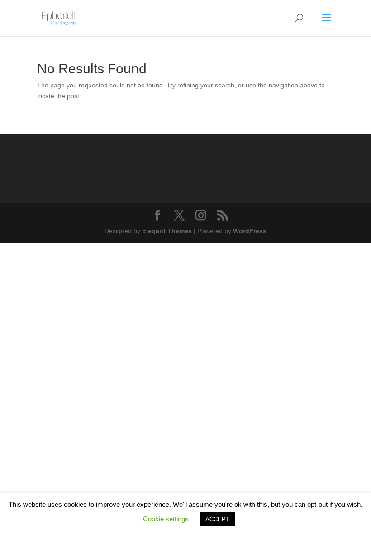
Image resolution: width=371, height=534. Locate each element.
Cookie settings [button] (166, 519)
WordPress (249, 230)
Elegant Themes (167, 230)
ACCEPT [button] (217, 519)
